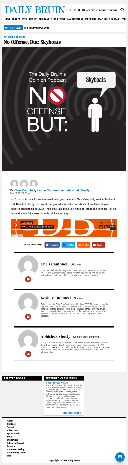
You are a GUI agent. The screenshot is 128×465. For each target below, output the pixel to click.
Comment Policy (15, 449)
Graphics (103, 19)
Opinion (32, 19)
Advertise (92, 10)
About (10, 420)
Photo (54, 19)
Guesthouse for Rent (57, 383)
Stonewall (12, 439)
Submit (113, 10)
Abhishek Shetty (78, 190)
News (7, 19)
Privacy (11, 446)
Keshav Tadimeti (48, 190)
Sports (16, 19)
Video (63, 19)
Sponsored (13, 433)
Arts (24, 19)
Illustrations (75, 19)
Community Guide (16, 452)
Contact (11, 424)
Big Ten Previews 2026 (36, 27)
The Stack (114, 19)
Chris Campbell (24, 190)
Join (9, 455)
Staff (9, 436)
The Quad (44, 19)
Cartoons (90, 19)
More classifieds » (72, 413)
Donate (103, 10)
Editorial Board (15, 443)
